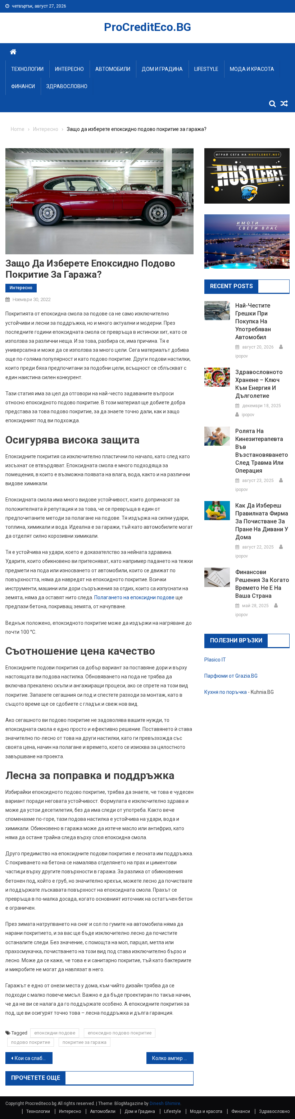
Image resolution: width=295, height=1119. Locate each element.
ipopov (241, 356)
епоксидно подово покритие (119, 1033)
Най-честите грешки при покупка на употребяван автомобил (253, 321)
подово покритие (30, 1042)
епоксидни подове (54, 1033)
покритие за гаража (84, 1042)
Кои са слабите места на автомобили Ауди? (34, 1058)
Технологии (27, 69)
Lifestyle (206, 69)
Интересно (69, 69)
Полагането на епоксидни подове (134, 597)
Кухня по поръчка (225, 692)
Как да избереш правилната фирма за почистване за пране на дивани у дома (261, 521)
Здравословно (66, 86)
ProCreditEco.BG (147, 27)
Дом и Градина (162, 69)
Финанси (23, 86)
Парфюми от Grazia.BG (231, 676)
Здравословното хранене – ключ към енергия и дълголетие (259, 384)
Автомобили (112, 69)
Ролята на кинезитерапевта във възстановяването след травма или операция (261, 451)
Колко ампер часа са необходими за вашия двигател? (173, 1058)
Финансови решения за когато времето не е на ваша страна (262, 584)
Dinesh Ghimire (165, 1103)
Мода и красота (252, 69)
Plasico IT (215, 660)
